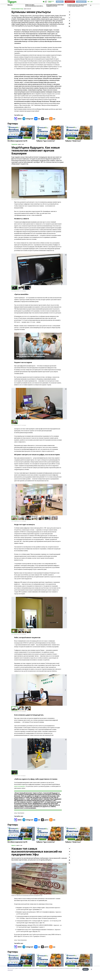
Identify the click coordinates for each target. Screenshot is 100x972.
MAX (88, 1)
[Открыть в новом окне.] (18, 118)
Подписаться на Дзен (51, 1)
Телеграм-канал (81, 1)
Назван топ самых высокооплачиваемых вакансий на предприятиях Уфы (34, 5)
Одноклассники (70, 1)
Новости (13, 845)
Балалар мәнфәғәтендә (17, 8)
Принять (85, 969)
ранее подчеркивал (19, 786)
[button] (65, 269)
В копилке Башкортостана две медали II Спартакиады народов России (77, 5)
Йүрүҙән (11, 1)
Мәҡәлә (9, 5)
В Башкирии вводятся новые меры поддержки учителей (55, 5)
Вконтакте (59, 1)
